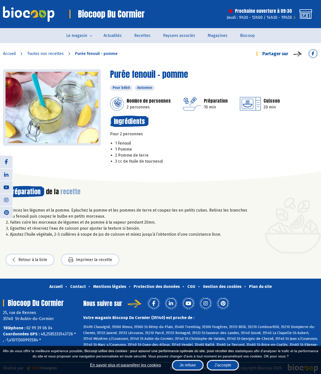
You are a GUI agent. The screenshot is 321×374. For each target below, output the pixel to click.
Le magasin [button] (76, 35)
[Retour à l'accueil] (28, 14)
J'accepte (222, 365)
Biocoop (247, 35)
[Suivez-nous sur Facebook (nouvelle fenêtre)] (6, 162)
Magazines (217, 35)
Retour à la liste (32, 259)
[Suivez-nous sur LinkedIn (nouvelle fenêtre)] (6, 174)
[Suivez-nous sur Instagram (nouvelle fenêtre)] (6, 199)
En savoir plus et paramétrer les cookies (125, 365)
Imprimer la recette (94, 259)
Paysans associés (179, 35)
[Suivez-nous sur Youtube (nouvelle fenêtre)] (6, 187)
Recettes (142, 35)
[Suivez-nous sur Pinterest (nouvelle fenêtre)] (6, 212)
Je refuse (188, 365)
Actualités (113, 35)
